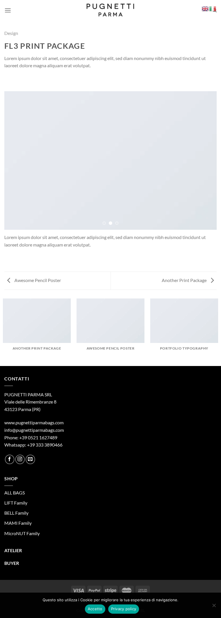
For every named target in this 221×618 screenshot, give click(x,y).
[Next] (205, 160)
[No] (214, 607)
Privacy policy (123, 608)
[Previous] (16, 160)
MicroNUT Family (22, 533)
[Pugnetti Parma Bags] (110, 10)
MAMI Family (18, 523)
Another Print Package (184, 280)
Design (11, 33)
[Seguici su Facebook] (9, 459)
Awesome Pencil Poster (37, 280)
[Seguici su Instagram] (20, 459)
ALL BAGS (14, 492)
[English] (205, 8)
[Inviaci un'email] (30, 459)
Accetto (95, 608)
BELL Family (16, 513)
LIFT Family (15, 502)
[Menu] (7, 10)
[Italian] (213, 8)
